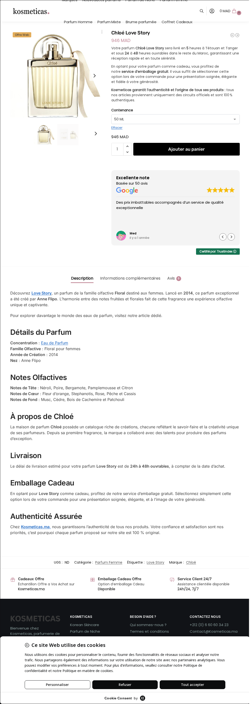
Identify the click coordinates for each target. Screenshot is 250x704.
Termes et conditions (149, 631)
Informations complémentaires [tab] (130, 278)
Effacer (117, 127)
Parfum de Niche (85, 631)
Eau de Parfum (54, 342)
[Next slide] (94, 76)
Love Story (41, 293)
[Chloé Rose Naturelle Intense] (237, 35)
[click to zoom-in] (56, 76)
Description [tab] (82, 278)
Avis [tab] (173, 278)
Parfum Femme (108, 562)
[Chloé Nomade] (232, 35)
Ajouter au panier (186, 149)
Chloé (191, 562)
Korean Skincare (84, 624)
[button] (231, 11)
